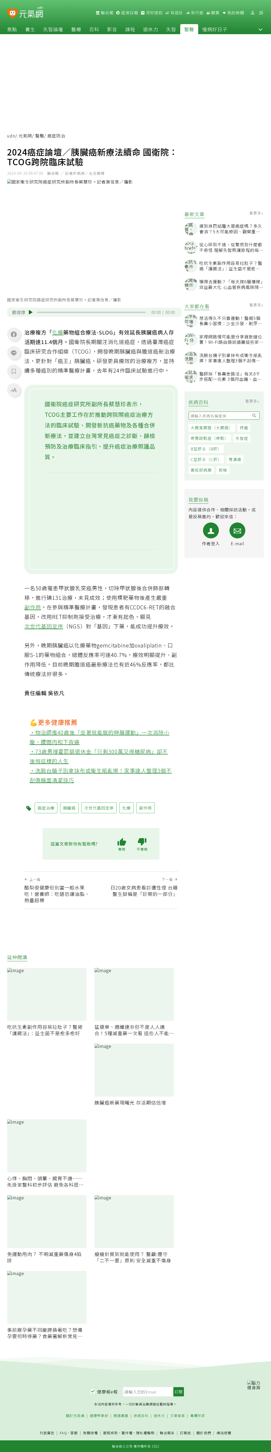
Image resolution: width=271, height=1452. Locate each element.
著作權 (127, 1432)
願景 (215, 12)
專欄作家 (197, 1416)
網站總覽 (223, 1433)
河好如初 (154, 12)
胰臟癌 (69, 808)
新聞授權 (90, 1433)
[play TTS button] (30, 312)
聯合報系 (167, 1433)
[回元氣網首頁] (31, 13)
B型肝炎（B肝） (206, 449)
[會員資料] (252, 13)
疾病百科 (141, 1416)
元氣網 (25, 135)
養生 (30, 29)
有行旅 (197, 12)
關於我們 (203, 1433)
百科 (94, 29)
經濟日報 (129, 12)
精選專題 (121, 1416)
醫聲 (189, 29)
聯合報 (107, 12)
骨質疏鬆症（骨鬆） (210, 438)
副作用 (32, 607)
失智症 (242, 438)
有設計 (176, 12)
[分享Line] (13, 352)
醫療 (76, 29)
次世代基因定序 (43, 626)
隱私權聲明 (145, 1432)
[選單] (261, 13)
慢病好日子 (214, 29)
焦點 (12, 29)
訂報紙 (185, 1433)
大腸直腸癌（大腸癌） (212, 427)
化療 (57, 332)
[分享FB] (13, 334)
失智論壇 (53, 29)
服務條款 (110, 1432)
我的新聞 (235, 12)
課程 (130, 29)
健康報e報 (107, 1391)
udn (11, 135)
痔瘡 (244, 427)
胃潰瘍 (235, 459)
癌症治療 (46, 808)
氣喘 (223, 470)
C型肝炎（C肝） (206, 459)
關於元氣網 (75, 1416)
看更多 (255, 213)
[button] (260, 29)
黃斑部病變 (201, 470)
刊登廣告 (47, 1433)
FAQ (63, 1432)
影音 (112, 29)
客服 (74, 1432)
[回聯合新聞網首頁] (12, 13)
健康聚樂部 (99, 1416)
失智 (171, 29)
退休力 (150, 29)
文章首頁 (177, 1416)
